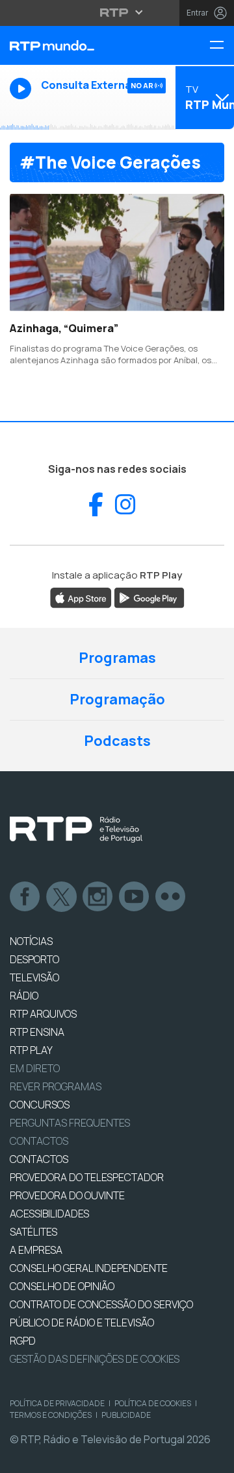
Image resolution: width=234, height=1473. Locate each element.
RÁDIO (24, 995)
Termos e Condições (51, 1414)
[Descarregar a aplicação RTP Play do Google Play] (149, 597)
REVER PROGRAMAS (55, 1086)
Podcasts (117, 740)
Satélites (33, 1232)
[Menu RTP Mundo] (221, 45)
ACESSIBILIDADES (49, 1213)
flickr (171, 897)
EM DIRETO (35, 1068)
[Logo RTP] (76, 830)
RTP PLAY (31, 1050)
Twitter (61, 897)
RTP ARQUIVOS (43, 1014)
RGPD (23, 1341)
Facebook (25, 897)
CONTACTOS (39, 1159)
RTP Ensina (37, 1032)
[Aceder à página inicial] (78, 45)
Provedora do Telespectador (87, 1177)
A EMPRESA (36, 1250)
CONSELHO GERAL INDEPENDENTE (89, 1268)
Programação (117, 699)
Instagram (98, 897)
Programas (117, 657)
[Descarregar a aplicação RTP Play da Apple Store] (81, 597)
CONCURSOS (40, 1104)
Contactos (39, 1141)
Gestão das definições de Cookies (94, 1359)
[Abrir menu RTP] (117, 12)
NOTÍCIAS (31, 941)
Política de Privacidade (57, 1403)
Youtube (134, 897)
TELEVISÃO (34, 977)
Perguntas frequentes (70, 1123)
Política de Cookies (152, 1403)
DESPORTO (34, 959)
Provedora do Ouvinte (67, 1195)
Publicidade (126, 1414)
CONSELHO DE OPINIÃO (62, 1286)
